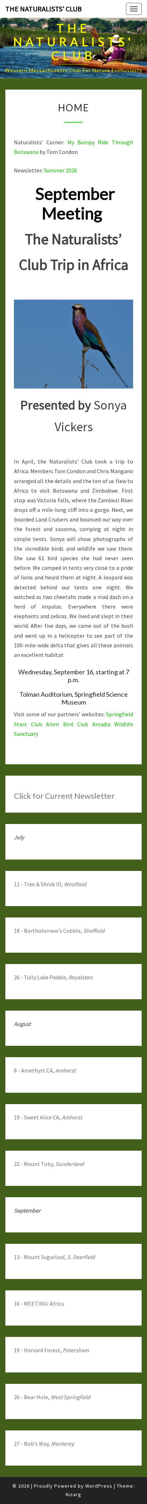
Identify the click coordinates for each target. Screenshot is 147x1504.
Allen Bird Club (67, 724)
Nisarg (73, 1494)
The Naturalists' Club (43, 8)
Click (23, 796)
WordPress (98, 1486)
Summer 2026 (60, 170)
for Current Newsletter (73, 796)
